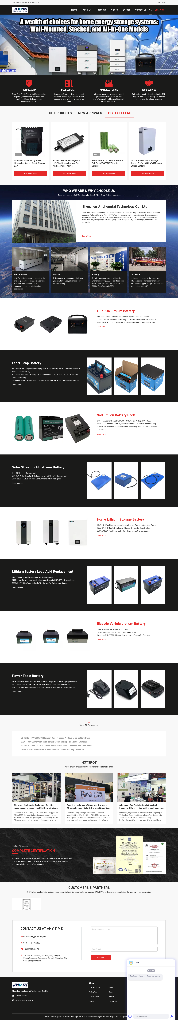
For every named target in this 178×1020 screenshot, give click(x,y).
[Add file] (130, 1016)
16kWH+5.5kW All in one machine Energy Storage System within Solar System (127, 525)
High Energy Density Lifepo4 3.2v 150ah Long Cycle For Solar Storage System (29, 163)
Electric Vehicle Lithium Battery (121, 624)
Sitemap (111, 996)
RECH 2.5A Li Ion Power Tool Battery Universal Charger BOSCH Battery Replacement (44, 682)
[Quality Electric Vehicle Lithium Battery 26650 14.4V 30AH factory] (51, 637)
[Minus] (171, 962)
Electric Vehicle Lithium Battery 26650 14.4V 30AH (116, 632)
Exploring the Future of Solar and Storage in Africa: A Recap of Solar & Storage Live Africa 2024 (88, 807)
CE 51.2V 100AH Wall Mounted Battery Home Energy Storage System (123, 531)
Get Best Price (30, 174)
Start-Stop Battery (26, 363)
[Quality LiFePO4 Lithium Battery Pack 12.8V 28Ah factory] (24, 637)
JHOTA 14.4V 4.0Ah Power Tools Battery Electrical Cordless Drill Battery (54, 742)
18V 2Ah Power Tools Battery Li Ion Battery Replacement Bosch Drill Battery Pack (43, 687)
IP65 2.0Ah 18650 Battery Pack (24, 473)
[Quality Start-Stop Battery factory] (89, 45)
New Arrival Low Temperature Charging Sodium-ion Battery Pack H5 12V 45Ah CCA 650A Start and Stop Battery (46, 370)
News (111, 987)
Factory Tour (93, 992)
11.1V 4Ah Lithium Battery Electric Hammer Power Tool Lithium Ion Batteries (41, 684)
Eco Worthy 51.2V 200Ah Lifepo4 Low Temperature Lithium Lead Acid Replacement (108, 163)
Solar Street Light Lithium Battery (38, 467)
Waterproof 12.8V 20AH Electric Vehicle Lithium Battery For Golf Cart (123, 635)
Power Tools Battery (27, 676)
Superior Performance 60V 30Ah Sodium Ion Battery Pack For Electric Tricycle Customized (127, 428)
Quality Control (94, 996)
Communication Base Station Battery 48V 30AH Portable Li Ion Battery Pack (126, 320)
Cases (111, 992)
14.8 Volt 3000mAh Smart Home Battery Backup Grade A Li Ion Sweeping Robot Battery (60, 746)
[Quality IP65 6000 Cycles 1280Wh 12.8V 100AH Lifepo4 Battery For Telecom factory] (24, 324)
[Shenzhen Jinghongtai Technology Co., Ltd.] (20, 10)
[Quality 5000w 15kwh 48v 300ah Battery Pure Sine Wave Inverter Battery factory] (147, 141)
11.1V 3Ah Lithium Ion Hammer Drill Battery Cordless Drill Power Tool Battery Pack (58, 738)
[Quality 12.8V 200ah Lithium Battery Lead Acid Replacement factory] (99, 585)
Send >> (100, 957)
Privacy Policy (113, 1001)
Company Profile (94, 987)
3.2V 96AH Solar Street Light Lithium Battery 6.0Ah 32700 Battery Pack (39, 476)
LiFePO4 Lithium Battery (116, 311)
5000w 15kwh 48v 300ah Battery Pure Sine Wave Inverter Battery (145, 161)
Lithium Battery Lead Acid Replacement (42, 572)
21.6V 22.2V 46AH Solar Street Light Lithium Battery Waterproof (37, 479)
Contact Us (92, 1001)
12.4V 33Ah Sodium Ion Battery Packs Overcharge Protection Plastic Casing (126, 424)
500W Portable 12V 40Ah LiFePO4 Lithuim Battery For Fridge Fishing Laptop (126, 322)
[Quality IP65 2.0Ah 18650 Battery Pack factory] (99, 480)
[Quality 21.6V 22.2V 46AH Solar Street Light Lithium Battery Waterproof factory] (153, 480)
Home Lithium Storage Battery (120, 519)
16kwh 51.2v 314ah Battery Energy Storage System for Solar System (123, 528)
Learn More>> (87, 236)
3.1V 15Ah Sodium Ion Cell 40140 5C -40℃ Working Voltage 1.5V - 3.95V (124, 421)
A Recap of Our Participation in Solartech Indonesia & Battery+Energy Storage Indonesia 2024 (140, 807)
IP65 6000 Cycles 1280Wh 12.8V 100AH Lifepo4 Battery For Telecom (123, 317)
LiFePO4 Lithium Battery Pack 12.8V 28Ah (113, 629)
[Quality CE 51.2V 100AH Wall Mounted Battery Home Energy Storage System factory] (77, 532)
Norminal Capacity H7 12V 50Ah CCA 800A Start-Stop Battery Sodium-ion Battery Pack (45, 380)
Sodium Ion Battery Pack (116, 415)
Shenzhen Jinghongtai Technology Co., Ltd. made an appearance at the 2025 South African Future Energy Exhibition (35, 807)
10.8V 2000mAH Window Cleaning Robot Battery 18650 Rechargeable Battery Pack (58, 749)
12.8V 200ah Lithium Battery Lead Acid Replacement (32, 577)
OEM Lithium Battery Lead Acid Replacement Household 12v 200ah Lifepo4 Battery (44, 580)
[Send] (172, 1016)
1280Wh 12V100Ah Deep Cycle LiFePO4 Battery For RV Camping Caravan (40, 583)
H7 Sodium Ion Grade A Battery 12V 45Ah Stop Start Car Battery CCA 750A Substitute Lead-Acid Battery (45, 376)
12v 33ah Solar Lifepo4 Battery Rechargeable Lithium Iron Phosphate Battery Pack (67, 163)
